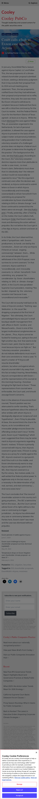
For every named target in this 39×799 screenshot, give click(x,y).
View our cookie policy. (22, 778)
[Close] (36, 752)
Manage (19, 784)
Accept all (19, 795)
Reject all (19, 790)
